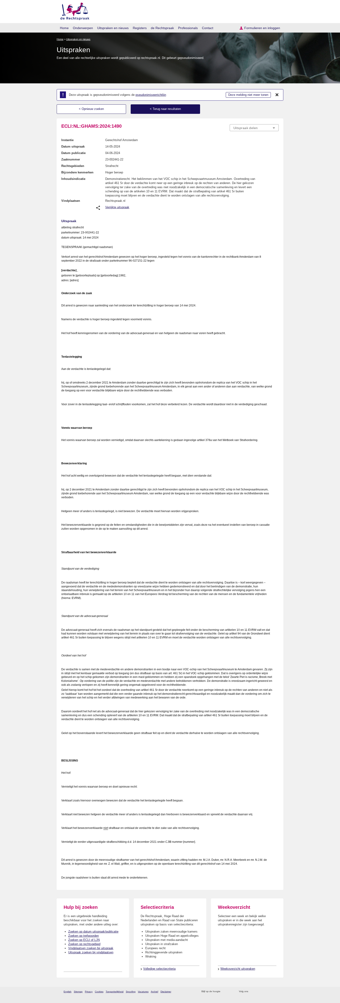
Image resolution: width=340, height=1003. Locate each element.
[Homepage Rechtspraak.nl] (73, 10)
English (67, 991)
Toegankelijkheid (115, 991)
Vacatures (143, 991)
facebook (258, 991)
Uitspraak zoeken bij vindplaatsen (90, 952)
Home (64, 28)
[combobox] (254, 127)
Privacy (89, 991)
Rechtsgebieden (72, 166)
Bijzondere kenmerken (77, 172)
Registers (140, 28)
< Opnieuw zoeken (91, 109)
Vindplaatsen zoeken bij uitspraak (90, 948)
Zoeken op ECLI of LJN (84, 940)
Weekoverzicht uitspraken (237, 968)
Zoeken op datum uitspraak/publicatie (93, 931)
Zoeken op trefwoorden (83, 935)
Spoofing (131, 991)
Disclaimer (166, 991)
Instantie (67, 140)
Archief (154, 991)
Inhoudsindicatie (73, 179)
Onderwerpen (83, 28)
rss (224, 991)
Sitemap (78, 991)
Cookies (99, 991)
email (230, 991)
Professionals (188, 28)
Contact (207, 28)
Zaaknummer (70, 159)
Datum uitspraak (73, 146)
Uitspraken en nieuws (113, 28)
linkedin (270, 991)
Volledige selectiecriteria (159, 968)
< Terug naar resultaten (165, 109)
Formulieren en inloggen (262, 28)
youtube (276, 991)
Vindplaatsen (70, 200)
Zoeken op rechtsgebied (84, 944)
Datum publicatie (73, 153)
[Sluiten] (277, 95)
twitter (252, 991)
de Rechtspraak (162, 28)
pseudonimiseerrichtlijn (151, 95)
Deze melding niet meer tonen (248, 95)
